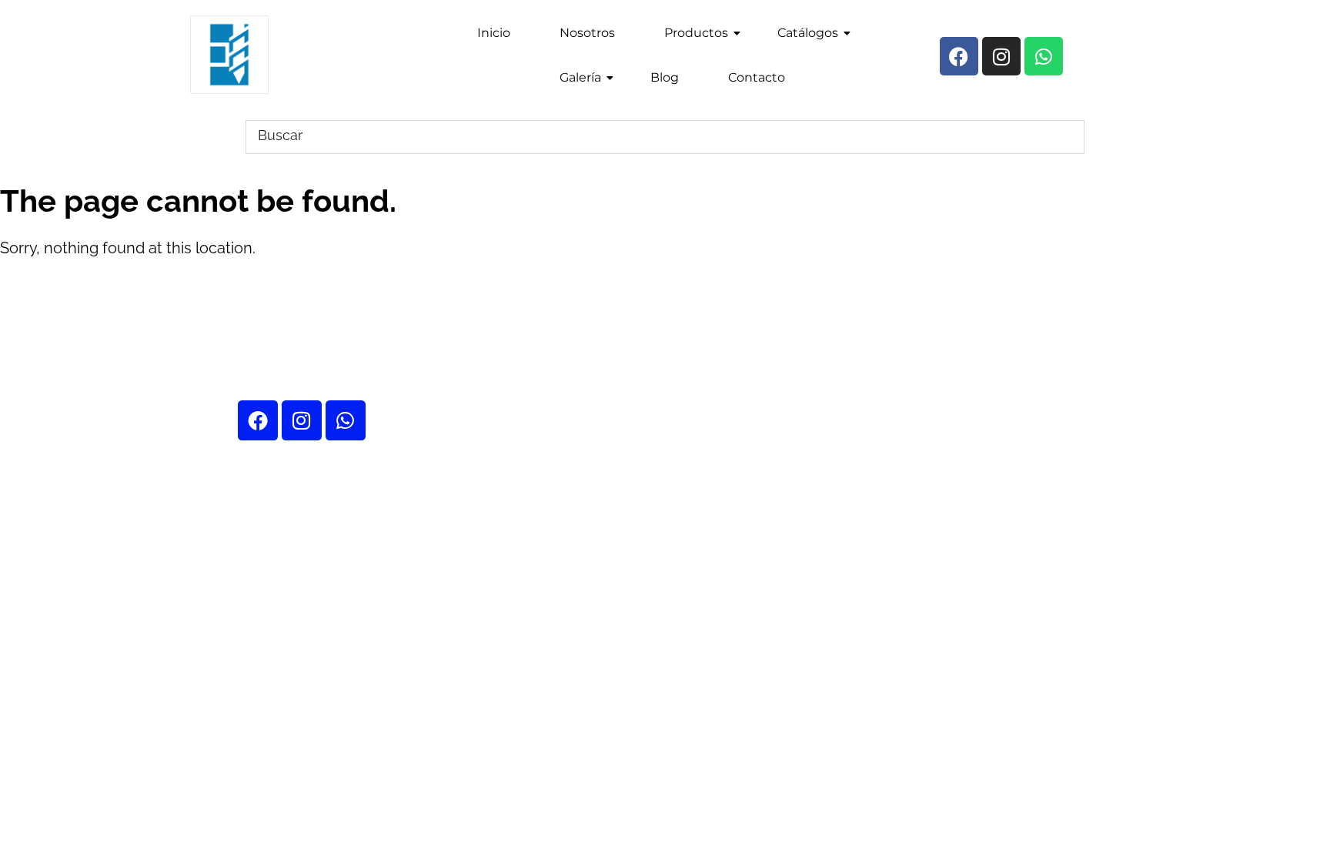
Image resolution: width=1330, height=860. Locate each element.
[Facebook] (258, 420)
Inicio (493, 32)
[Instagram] (302, 420)
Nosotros (587, 32)
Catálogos (807, 32)
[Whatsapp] (346, 420)
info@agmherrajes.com (1018, 305)
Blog (664, 77)
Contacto (756, 77)
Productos (696, 32)
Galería (580, 77)
